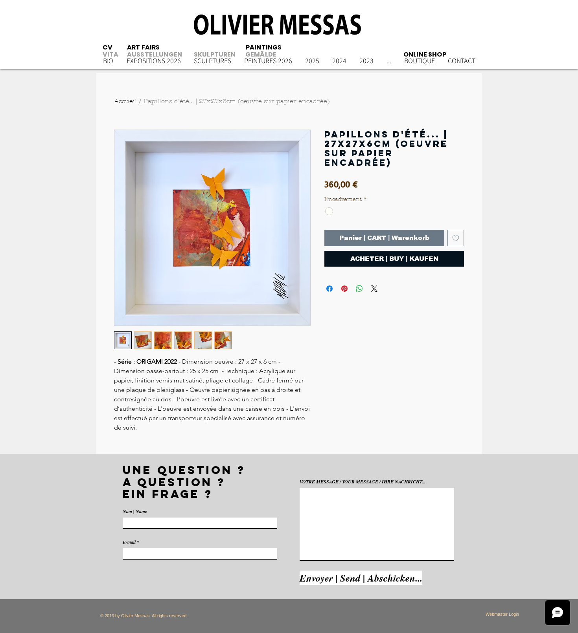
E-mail (129, 542)
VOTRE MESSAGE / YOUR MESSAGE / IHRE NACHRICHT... (362, 481)
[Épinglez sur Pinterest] (344, 288)
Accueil (125, 101)
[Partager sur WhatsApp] (359, 288)
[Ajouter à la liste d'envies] (455, 238)
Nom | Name (135, 511)
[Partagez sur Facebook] (329, 288)
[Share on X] (374, 288)
